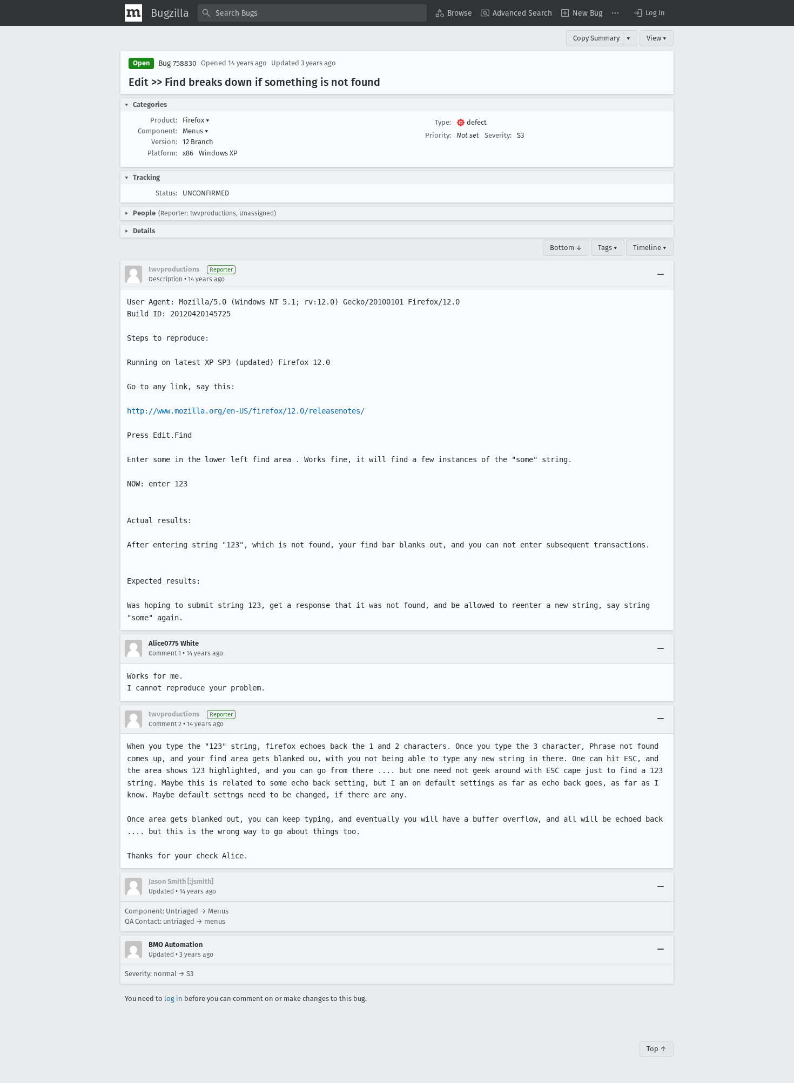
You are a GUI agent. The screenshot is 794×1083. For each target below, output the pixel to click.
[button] (648, 13)
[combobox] (312, 13)
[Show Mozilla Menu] (133, 13)
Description (166, 279)
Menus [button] (195, 131)
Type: (443, 122)
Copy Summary (596, 38)
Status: (166, 193)
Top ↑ (657, 1049)
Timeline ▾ (650, 247)
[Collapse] (660, 274)
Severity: (498, 135)
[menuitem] (453, 13)
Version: (164, 142)
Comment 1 (165, 653)
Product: (163, 120)
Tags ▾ (607, 247)
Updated (161, 891)
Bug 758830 (177, 63)
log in (173, 998)
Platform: (162, 153)
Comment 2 (165, 724)
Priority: (438, 135)
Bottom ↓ (566, 247)
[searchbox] (312, 13)
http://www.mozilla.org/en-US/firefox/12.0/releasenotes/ (246, 411)
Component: (157, 131)
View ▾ (657, 38)
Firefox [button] (196, 120)
